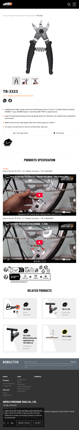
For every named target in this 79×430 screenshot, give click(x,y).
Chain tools (30, 16)
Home (5, 16)
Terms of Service (68, 365)
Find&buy (37, 376)
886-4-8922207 (11, 405)
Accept (38, 423)
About (5, 376)
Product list (20, 16)
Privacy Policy (57, 365)
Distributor (21, 391)
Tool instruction (8, 383)
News (5, 393)
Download (21, 384)
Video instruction (23, 389)
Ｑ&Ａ (19, 382)
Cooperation (21, 380)
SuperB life (7, 395)
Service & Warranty (24, 387)
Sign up (73, 362)
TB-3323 (40, 16)
